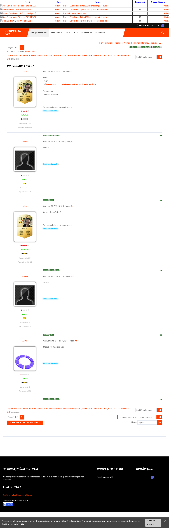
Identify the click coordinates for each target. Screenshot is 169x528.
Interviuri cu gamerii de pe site (74, 13)
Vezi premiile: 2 (25, 387)
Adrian (57, 6)
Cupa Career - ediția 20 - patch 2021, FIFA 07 (19, 17)
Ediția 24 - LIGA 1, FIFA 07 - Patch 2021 (17, 9)
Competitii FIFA (13, 32)
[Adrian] (25, 85)
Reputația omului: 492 (25, 127)
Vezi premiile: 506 (24, 123)
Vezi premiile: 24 (25, 188)
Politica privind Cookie (13, 524)
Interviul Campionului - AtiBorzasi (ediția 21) (19, 13)
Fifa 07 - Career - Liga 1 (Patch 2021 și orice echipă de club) (85, 9)
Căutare (154, 43)
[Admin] (25, 349)
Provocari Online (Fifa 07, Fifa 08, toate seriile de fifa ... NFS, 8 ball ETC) (89, 55)
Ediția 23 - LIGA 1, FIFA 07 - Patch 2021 (17, 21)
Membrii (127, 43)
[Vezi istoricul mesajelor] (25, 119)
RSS (159, 43)
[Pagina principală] (57, 135)
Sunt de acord (151, 523)
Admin (166, 6)
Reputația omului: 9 (25, 391)
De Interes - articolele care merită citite (17, 495)
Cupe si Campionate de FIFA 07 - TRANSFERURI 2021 (27, 55)
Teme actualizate (106, 43)
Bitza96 (25, 142)
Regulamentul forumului (140, 43)
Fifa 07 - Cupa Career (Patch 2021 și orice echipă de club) (85, 6)
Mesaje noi (119, 43)
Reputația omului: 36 (24, 192)
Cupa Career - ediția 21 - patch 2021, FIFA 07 (19, 6)
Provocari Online (55, 55)
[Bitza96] (25, 150)
